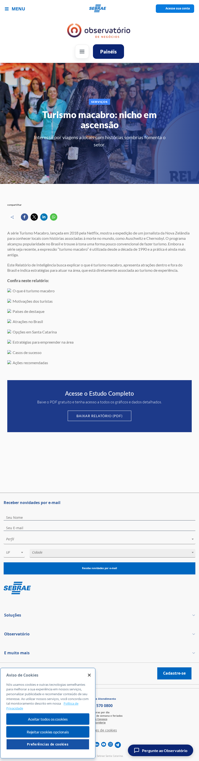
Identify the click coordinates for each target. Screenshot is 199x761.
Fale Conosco (99, 719)
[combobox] (99, 540)
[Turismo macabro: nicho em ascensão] (24, 217)
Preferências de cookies (47, 744)
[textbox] (102, 539)
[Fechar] (89, 675)
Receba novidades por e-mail (99, 568)
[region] (48, 713)
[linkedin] (96, 745)
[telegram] (118, 745)
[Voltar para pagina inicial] (99, 588)
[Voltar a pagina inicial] (99, 8)
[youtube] (103, 745)
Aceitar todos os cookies (47, 719)
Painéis (108, 51)
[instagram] (110, 745)
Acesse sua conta (178, 8)
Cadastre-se (174, 673)
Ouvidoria (99, 722)
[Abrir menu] (82, 52)
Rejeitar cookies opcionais (48, 732)
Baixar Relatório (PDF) (99, 416)
